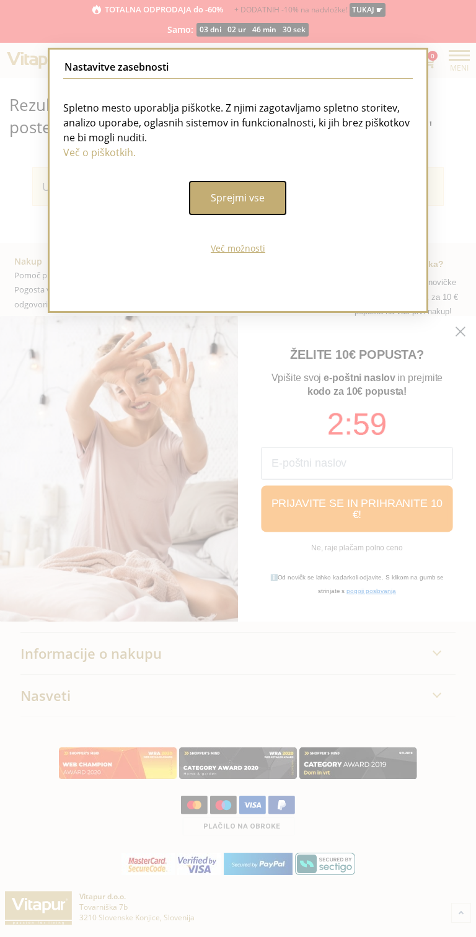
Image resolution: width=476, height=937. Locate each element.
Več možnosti (238, 248)
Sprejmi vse (238, 198)
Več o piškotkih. (99, 152)
